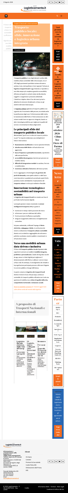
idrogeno (25, 228)
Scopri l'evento (58, 162)
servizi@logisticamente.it (11, 478)
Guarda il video (58, 287)
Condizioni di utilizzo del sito (55, 489)
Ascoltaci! (58, 104)
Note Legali (60, 487)
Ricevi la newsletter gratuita (22, 287)
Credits (27, 488)
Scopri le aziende (58, 380)
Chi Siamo (29, 457)
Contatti (28, 460)
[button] (57, 16)
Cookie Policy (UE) (31, 465)
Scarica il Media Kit (58, 55)
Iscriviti (58, 230)
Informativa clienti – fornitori (47, 487)
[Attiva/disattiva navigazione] (61, 16)
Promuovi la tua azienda (33, 462)
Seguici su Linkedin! (58, 431)
